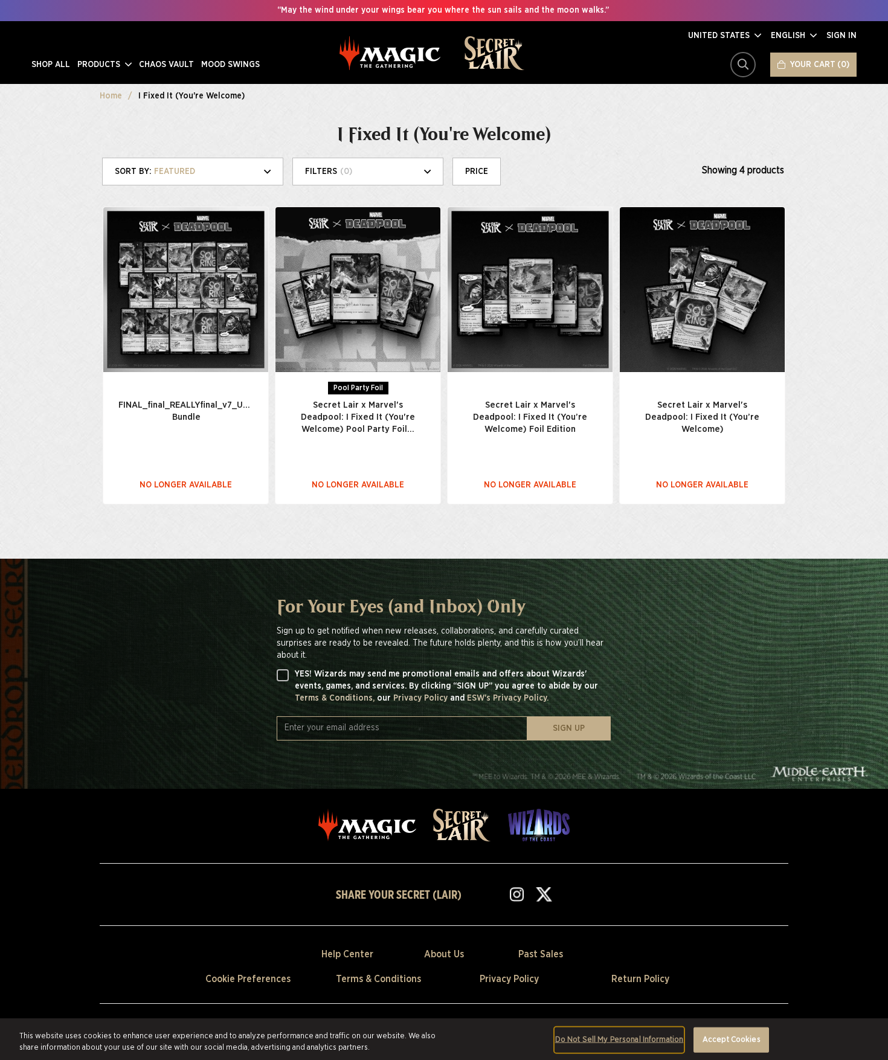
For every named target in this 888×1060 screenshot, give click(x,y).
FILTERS (328, 171)
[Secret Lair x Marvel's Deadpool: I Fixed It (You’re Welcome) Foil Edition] (530, 289)
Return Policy (640, 979)
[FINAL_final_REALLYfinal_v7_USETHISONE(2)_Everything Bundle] (185, 289)
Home (111, 96)
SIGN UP (569, 728)
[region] (444, 1039)
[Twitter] (544, 894)
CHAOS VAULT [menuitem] (166, 64)
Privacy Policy (421, 698)
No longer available (186, 485)
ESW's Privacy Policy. (508, 698)
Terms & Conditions (378, 979)
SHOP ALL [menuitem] (50, 64)
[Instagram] (517, 894)
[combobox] (197, 171)
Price (476, 171)
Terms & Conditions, (336, 698)
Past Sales (540, 954)
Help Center (347, 954)
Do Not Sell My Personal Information (619, 1040)
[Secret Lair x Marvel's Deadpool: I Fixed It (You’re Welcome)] (702, 289)
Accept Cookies (732, 1040)
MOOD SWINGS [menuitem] (230, 64)
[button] (724, 35)
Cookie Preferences (248, 979)
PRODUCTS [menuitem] (100, 64)
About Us (444, 954)
